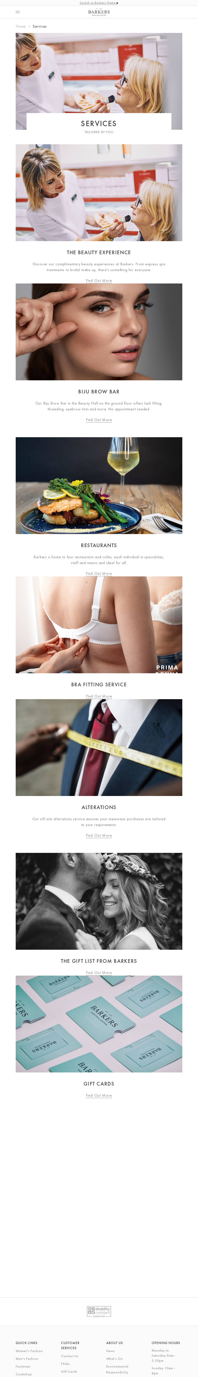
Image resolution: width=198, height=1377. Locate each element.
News (110, 1351)
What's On (114, 1358)
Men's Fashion (27, 1358)
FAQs (65, 1364)
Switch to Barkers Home (98, 2)
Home (21, 26)
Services (40, 26)
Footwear (23, 1366)
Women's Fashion (29, 1351)
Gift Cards (69, 1371)
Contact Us (70, 1356)
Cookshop (24, 1374)
